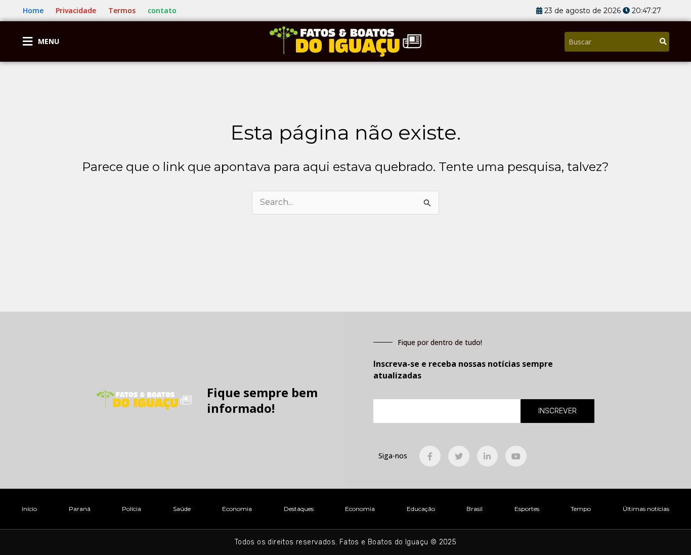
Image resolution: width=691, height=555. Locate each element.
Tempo (581, 509)
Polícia (131, 509)
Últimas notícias (646, 509)
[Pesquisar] (663, 42)
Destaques (299, 509)
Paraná (80, 509)
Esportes (526, 509)
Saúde (182, 509)
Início (29, 509)
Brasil (474, 509)
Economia (237, 509)
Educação (421, 509)
